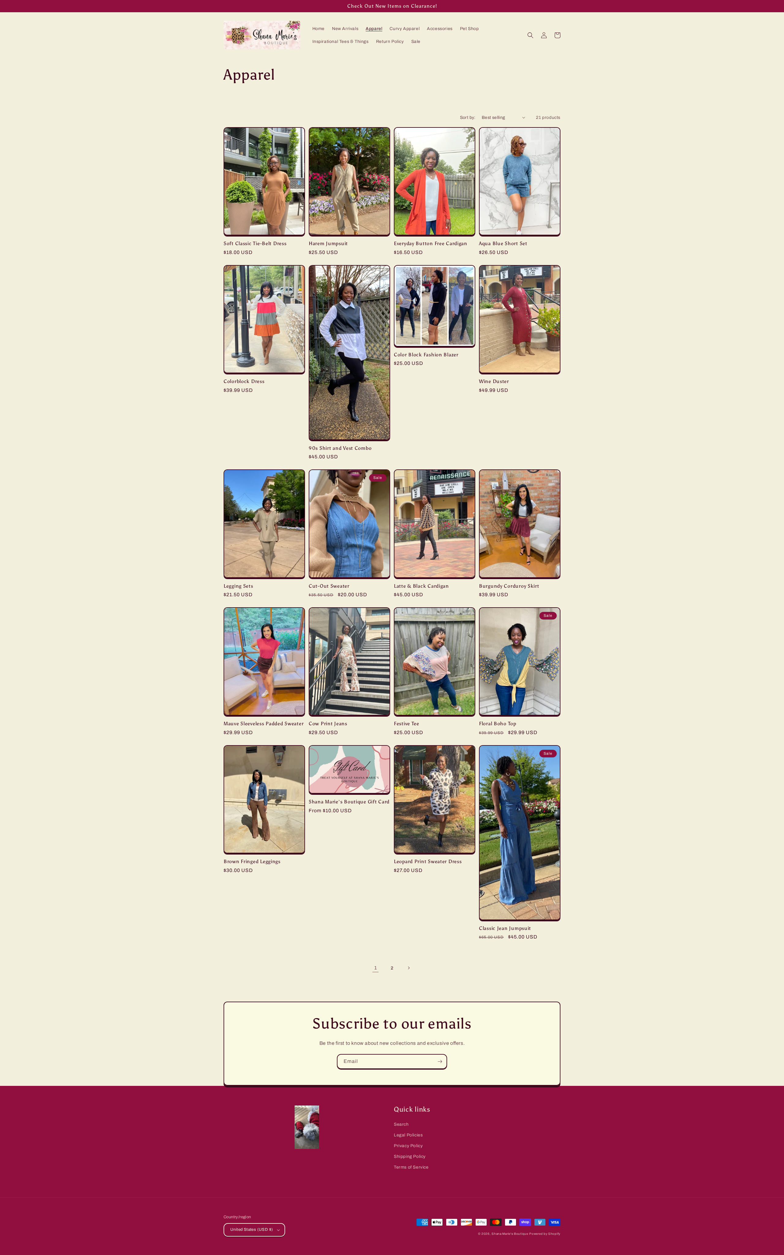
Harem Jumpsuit (328, 243)
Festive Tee (406, 723)
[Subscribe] (440, 1061)
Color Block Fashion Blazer (426, 355)
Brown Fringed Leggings (252, 861)
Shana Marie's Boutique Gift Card (349, 802)
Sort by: (468, 117)
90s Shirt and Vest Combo (340, 448)
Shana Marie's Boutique (510, 1233)
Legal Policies (408, 1135)
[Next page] (408, 968)
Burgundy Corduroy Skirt (509, 586)
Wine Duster (494, 381)
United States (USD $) (251, 1229)
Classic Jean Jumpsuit (505, 928)
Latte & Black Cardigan (421, 586)
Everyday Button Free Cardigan (430, 243)
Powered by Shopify (544, 1233)
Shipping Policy (410, 1156)
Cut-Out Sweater (329, 586)
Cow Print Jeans (328, 723)
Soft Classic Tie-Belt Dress (255, 243)
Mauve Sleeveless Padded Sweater (263, 723)
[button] (530, 35)
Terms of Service (411, 1167)
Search (401, 1124)
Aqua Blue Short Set (503, 243)
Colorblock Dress (244, 381)
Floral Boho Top (497, 723)
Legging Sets (238, 586)
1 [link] (375, 967)
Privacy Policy (408, 1145)
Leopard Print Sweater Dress (428, 861)
